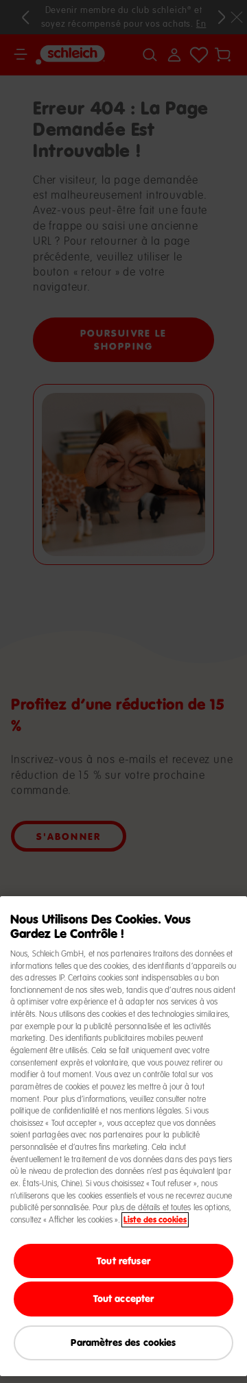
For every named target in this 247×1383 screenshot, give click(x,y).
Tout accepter (123, 1298)
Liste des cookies (155, 1219)
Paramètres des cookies (123, 1342)
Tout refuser (123, 1260)
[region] (123, 1136)
